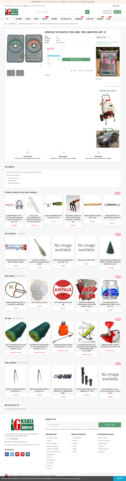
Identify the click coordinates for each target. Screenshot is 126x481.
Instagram (28, 454)
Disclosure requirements (54, 451)
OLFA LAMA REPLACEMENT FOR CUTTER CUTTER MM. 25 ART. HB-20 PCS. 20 (34, 218)
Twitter (12, 454)
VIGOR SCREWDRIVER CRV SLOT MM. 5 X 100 (53, 216)
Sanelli (74, 446)
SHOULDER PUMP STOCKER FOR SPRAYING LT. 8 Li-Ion (63, 346)
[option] (14, 211)
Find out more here (73, 478)
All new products (24, 362)
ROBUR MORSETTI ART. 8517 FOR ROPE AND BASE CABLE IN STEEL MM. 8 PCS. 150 (14, 218)
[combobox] (60, 12)
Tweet (82, 70)
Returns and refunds (52, 446)
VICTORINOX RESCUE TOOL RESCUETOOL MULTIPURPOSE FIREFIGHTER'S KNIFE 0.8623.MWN (87, 348)
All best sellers (22, 276)
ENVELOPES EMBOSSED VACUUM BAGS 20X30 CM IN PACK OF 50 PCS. (86, 304)
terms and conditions (53, 438)
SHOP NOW (91, 1)
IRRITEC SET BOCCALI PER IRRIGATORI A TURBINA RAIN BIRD (63, 391)
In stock (47, 40)
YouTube (17, 454)
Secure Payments (52, 443)
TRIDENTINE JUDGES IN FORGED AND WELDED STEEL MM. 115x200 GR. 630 (73, 218)
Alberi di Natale (103, 438)
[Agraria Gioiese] (11, 12)
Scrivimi (47, 75)
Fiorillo (74, 451)
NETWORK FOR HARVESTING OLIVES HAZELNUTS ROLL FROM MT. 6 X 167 (39, 347)
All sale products (18, 318)
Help (43, 6)
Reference (48, 38)
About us (49, 440)
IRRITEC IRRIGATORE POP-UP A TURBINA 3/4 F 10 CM (86, 390)
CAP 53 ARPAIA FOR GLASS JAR (63, 303)
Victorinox (101, 446)
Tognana (75, 443)
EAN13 (47, 42)
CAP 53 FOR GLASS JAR (39, 302)
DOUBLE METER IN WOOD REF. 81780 (92, 216)
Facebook (7, 454)
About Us (28, 6)
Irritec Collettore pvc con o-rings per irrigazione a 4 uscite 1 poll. (110, 391)
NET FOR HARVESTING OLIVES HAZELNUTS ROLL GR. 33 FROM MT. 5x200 (16, 347)
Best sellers (50, 463)
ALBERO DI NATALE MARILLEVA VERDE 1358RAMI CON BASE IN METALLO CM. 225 (110, 262)
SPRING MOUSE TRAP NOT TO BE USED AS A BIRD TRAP (16, 303)
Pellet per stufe (103, 443)
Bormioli (75, 440)
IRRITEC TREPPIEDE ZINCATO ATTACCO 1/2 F (39, 390)
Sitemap (49, 468)
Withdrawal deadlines (53, 449)
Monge (75, 449)
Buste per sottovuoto (104, 440)
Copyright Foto (51, 454)
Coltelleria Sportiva (104, 449)
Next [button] (119, 193)
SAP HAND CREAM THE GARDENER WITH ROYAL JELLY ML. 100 (110, 304)
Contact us (50, 465)
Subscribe (110, 425)
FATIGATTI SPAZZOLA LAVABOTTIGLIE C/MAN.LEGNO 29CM (39, 262)
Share (74, 70)
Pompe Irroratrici (108, 90)
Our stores (50, 457)
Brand (46, 36)
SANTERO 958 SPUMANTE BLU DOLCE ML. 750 (63, 261)
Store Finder (18, 6)
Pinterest (90, 70)
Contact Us (36, 6)
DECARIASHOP (77, 438)
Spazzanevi (102, 451)
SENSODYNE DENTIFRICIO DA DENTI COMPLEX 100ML (15, 261)
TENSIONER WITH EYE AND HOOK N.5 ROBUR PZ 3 (112, 217)
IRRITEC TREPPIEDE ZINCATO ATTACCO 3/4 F (15, 390)
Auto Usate (108, 128)
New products (51, 460)
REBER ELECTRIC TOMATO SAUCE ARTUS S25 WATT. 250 (110, 346)
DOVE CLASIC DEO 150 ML (86, 260)
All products (21, 233)
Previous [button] (116, 193)
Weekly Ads (9, 6)
